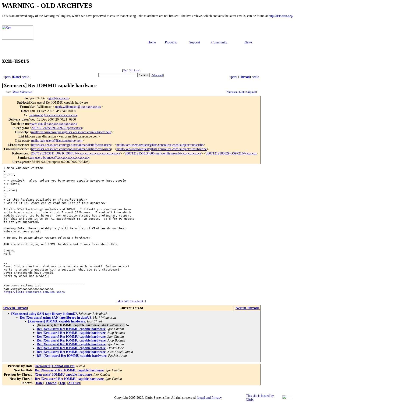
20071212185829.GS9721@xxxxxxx (56, 128)
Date (16, 77)
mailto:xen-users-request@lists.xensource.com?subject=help (71, 132)
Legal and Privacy (209, 397)
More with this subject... (131, 301)
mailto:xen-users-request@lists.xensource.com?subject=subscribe (159, 145)
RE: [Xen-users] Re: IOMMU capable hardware (71, 355)
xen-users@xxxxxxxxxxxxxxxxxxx (53, 115)
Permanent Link (235, 91)
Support (194, 42)
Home (152, 42)
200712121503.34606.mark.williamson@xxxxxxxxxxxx (163, 153)
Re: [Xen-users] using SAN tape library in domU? (55, 317)
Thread (244, 77)
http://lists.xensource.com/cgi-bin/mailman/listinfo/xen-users (71, 145)
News (248, 42)
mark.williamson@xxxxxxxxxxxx (78, 106)
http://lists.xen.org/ (281, 16)
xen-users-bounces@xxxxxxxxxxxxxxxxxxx (59, 157)
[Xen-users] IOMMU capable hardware (56, 321)
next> (25, 77)
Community (219, 42)
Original (251, 91)
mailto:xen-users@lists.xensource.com (56, 140)
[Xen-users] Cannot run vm (54, 366)
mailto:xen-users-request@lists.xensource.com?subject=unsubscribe (161, 149)
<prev (7, 77)
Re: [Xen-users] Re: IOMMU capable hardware (71, 329)
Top (125, 70)
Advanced (157, 75)
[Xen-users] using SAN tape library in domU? (44, 313)
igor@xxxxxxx (58, 98)
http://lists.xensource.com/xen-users (34, 291)
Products (171, 42)
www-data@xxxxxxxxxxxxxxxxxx (53, 123)
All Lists (134, 70)
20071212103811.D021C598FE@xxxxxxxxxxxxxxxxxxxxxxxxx (75, 153)
